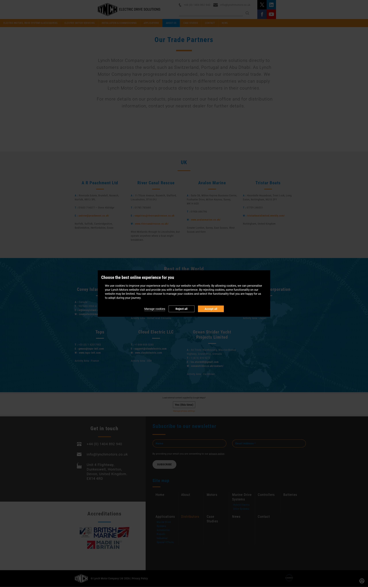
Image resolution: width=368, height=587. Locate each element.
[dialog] (184, 293)
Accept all (211, 309)
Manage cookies (154, 309)
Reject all (181, 309)
